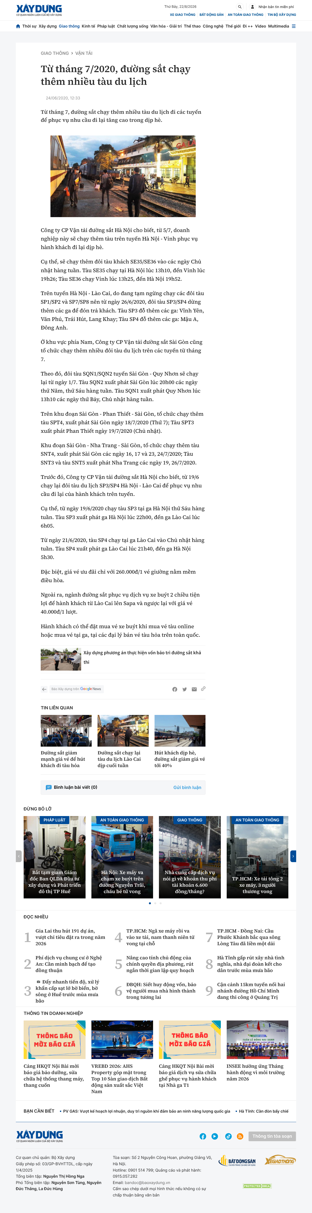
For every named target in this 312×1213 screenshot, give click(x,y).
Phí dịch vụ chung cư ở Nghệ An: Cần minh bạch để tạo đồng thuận (69, 963)
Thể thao (192, 26)
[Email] (194, 689)
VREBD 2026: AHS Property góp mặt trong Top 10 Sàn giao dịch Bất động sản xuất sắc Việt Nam (119, 1079)
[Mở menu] (293, 26)
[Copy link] (203, 689)
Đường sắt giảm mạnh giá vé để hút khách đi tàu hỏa (63, 759)
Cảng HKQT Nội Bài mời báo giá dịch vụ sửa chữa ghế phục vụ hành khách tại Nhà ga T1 (187, 1075)
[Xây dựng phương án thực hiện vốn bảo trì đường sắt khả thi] (61, 659)
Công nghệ (213, 26)
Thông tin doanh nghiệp (53, 1013)
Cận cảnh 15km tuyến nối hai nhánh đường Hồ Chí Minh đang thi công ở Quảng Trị (251, 990)
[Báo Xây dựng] (39, 10)
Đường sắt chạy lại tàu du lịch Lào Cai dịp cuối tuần (119, 759)
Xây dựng (48, 26)
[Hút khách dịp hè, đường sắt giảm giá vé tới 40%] (180, 731)
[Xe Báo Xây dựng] (280, 1160)
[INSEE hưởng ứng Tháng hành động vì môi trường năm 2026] (258, 1039)
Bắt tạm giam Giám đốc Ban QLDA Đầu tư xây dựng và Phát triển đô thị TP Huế (54, 882)
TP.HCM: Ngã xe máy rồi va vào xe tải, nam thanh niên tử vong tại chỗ (161, 937)
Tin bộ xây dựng (282, 15)
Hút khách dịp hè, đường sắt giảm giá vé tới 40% (180, 759)
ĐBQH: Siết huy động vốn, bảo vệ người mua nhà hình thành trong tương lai (161, 990)
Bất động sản (212, 15)
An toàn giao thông (245, 15)
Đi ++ (248, 26)
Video (260, 26)
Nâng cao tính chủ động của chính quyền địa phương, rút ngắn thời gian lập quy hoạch (160, 963)
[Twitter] (184, 689)
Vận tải (84, 53)
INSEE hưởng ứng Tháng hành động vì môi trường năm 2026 (256, 1072)
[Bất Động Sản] (237, 1161)
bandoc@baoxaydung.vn (147, 1182)
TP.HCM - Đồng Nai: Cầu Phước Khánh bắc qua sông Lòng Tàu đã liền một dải (249, 937)
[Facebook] (175, 689)
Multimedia (278, 26)
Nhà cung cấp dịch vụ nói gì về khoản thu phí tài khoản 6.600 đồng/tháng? (190, 882)
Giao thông (69, 26)
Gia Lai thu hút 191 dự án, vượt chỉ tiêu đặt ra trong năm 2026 (70, 937)
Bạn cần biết (39, 1111)
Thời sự (29, 26)
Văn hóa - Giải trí (166, 26)
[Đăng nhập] (252, 6)
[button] (150, 903)
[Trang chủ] (18, 26)
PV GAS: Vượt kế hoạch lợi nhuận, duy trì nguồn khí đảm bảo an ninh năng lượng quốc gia (146, 1111)
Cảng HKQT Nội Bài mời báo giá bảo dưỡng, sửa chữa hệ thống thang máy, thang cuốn (54, 1075)
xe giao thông (182, 15)
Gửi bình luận (187, 787)
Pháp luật (106, 26)
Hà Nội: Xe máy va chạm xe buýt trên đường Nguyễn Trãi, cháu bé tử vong (122, 882)
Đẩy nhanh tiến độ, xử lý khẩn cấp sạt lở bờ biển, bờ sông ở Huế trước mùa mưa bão (67, 991)
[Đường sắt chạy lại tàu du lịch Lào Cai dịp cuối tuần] (123, 731)
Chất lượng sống (132, 26)
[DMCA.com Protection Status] (257, 1186)
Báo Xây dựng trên (65, 689)
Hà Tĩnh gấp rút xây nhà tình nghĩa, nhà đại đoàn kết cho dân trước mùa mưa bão (250, 963)
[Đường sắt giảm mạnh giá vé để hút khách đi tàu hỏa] (66, 731)
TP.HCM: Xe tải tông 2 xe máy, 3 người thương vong (257, 885)
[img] (123, 176)
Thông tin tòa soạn (272, 1136)
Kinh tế (88, 26)
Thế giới (233, 26)
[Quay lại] (44, 689)
